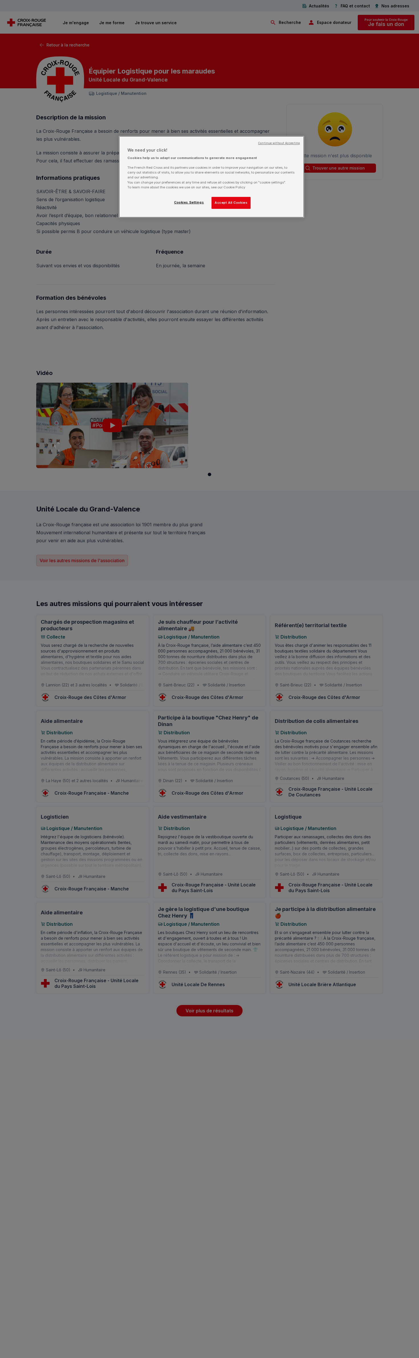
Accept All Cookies (231, 203)
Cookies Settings (189, 202)
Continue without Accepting (279, 143)
